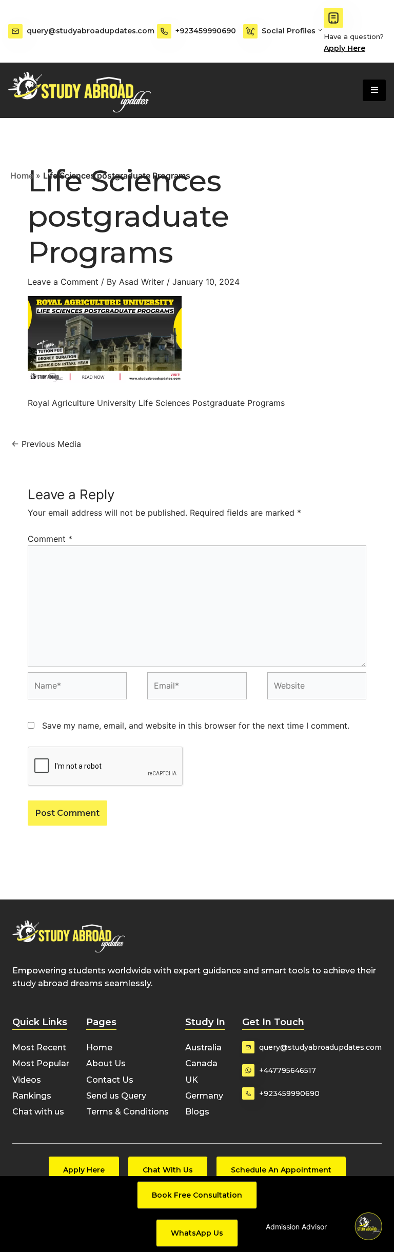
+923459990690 (205, 30)
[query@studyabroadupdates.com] (15, 31)
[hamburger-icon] (374, 90)
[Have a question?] (333, 18)
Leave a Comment (63, 282)
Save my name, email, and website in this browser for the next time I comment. (195, 725)
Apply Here (344, 48)
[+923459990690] (164, 31)
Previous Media (46, 444)
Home (21, 175)
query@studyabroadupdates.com (90, 30)
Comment (50, 539)
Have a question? (354, 36)
